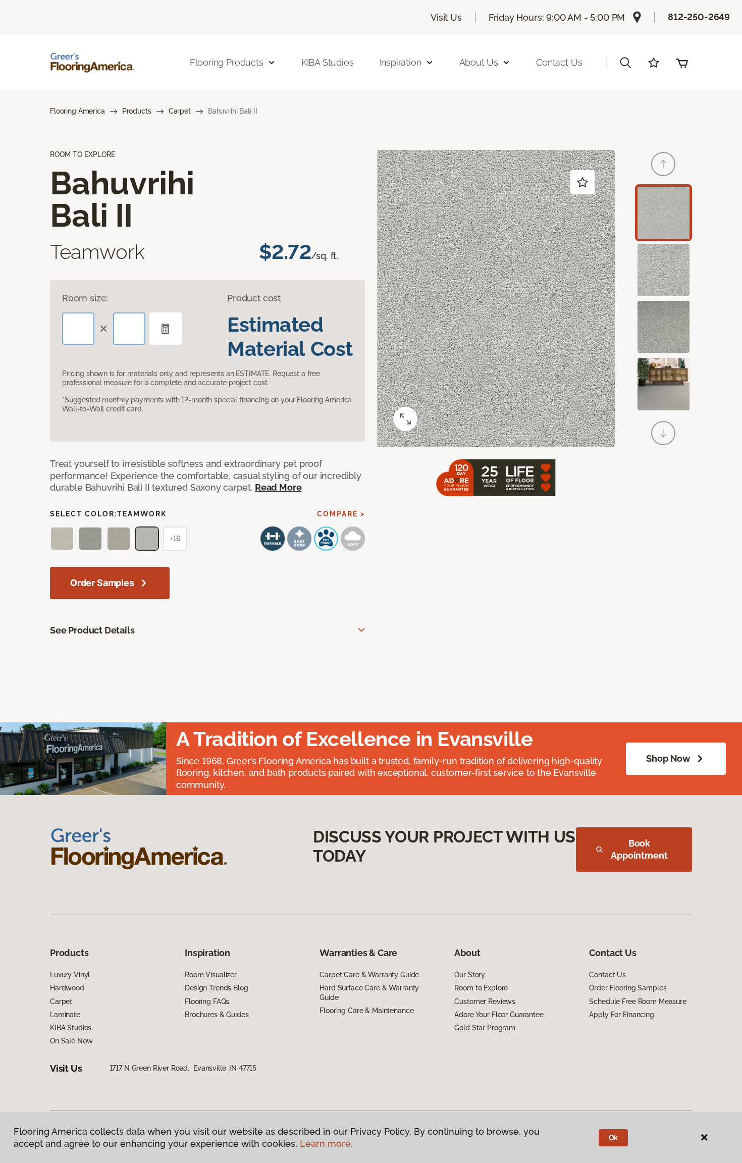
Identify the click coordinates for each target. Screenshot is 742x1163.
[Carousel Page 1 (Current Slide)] (663, 212)
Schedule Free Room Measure (637, 1001)
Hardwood (67, 988)
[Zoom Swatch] (405, 419)
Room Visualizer (211, 975)
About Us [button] (479, 62)
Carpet (180, 111)
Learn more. (326, 1143)
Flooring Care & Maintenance (366, 1011)
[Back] (663, 164)
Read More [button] (278, 487)
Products (136, 111)
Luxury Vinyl (70, 975)
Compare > (341, 514)
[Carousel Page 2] (663, 269)
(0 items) (682, 63)
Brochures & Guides (216, 1015)
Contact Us (559, 62)
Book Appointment (639, 849)
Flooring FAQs (207, 1001)
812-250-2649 (699, 17)
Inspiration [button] (400, 62)
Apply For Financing (621, 1015)
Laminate (65, 1015)
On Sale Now (71, 1041)
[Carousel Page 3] (663, 326)
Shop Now (668, 758)
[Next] (663, 433)
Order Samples (102, 582)
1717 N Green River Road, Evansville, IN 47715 (183, 1068)
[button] (625, 62)
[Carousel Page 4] (663, 383)
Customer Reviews (484, 1001)
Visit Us (446, 17)
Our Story (469, 975)
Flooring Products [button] (226, 62)
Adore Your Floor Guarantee (498, 1015)
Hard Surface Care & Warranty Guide (369, 992)
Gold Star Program (484, 1028)
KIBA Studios (327, 62)
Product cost (254, 298)
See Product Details (92, 630)
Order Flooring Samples (627, 988)
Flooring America (77, 111)
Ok (613, 1138)
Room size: (85, 298)
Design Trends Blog (216, 988)
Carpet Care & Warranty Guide (369, 975)
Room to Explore (481, 988)
